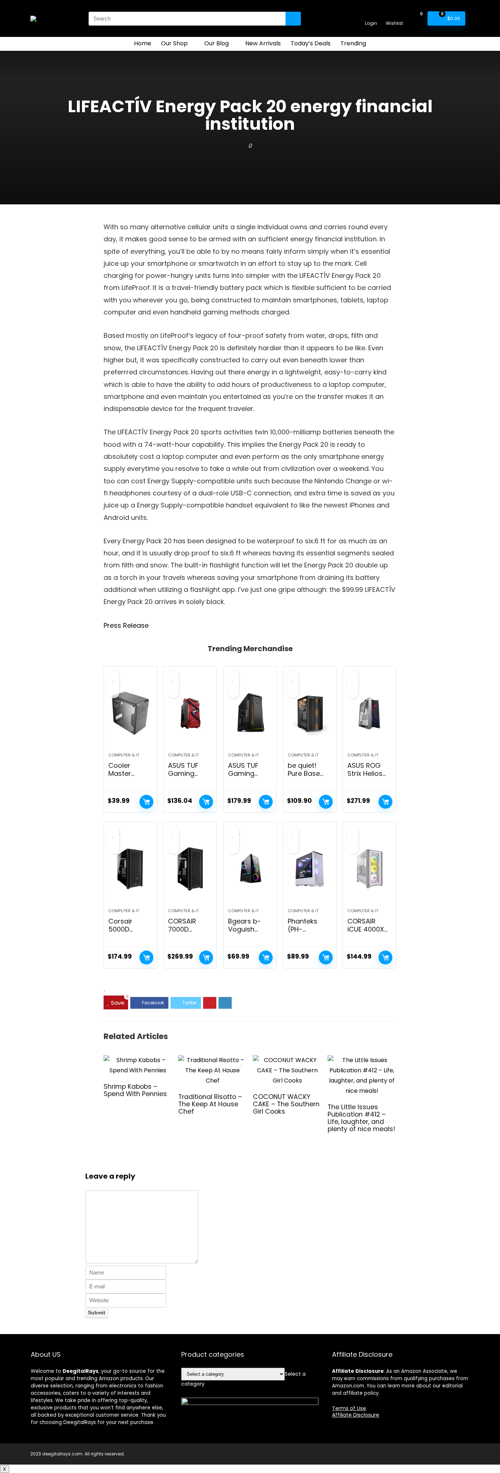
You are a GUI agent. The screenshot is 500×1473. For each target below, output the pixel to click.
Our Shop (174, 43)
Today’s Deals (311, 43)
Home (142, 43)
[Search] (293, 19)
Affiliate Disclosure (355, 1415)
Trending (353, 43)
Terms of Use (349, 1408)
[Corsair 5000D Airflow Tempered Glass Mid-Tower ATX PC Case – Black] (130, 869)
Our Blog (216, 43)
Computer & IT (123, 755)
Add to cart (146, 802)
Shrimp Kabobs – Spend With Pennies (135, 1090)
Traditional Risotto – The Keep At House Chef (210, 1104)
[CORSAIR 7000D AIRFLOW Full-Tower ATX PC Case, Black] (190, 869)
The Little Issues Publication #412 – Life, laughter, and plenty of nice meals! (361, 1118)
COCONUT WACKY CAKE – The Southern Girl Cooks (286, 1104)
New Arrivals (263, 43)
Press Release (126, 625)
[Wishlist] (394, 15)
